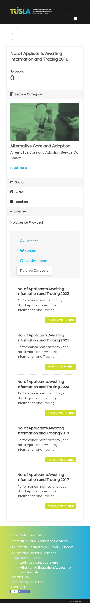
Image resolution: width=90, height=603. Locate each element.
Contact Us (19, 577)
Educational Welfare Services (33, 553)
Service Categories (39, 28)
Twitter (18, 192)
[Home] (12, 28)
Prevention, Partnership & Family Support (41, 547)
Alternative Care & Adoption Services (39, 541)
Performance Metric (61, 320)
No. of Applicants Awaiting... (42, 40)
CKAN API (17, 586)
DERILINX (36, 582)
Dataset (31, 241)
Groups (30, 251)
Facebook (21, 202)
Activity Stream (36, 260)
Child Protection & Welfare (30, 535)
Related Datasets (34, 270)
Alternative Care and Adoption (45, 34)
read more (18, 168)
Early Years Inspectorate (39, 562)
